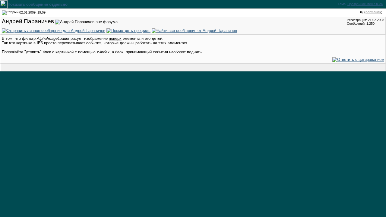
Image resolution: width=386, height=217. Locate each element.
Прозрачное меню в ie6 (365, 4)
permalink (373, 12)
